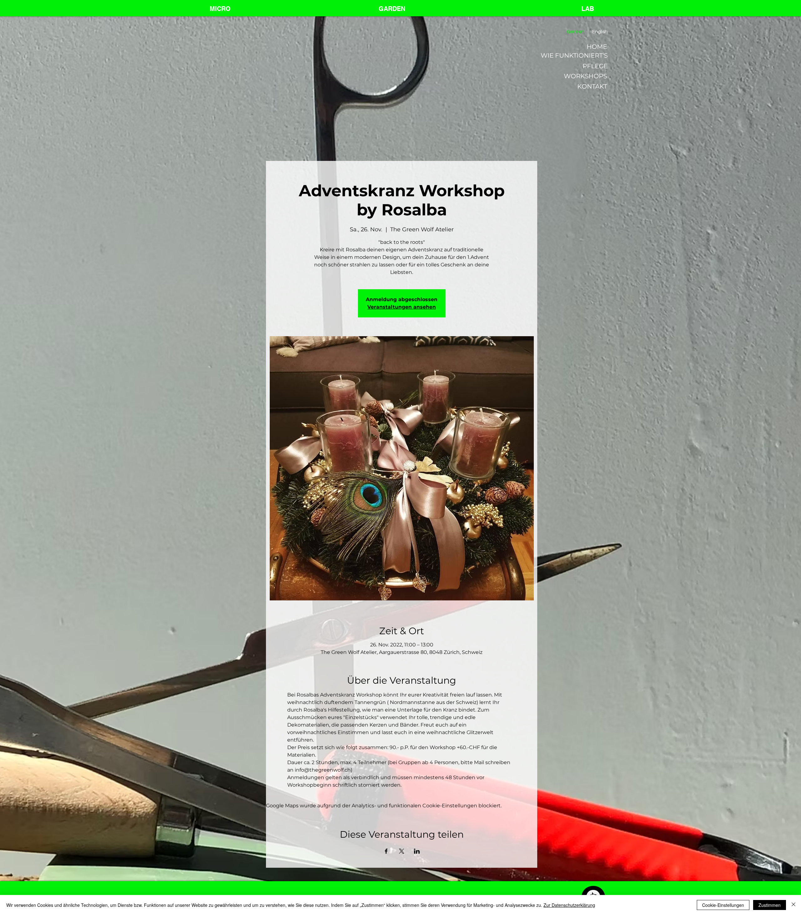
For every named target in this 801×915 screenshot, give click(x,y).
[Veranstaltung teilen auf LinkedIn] (417, 851)
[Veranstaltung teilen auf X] (402, 851)
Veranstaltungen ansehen (401, 307)
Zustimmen (769, 905)
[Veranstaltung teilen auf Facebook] (386, 851)
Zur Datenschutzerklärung (569, 905)
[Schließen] (793, 905)
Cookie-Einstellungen (723, 905)
